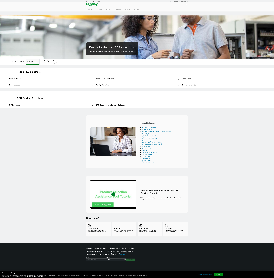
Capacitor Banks (147, 129)
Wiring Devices (146, 160)
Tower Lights (146, 158)
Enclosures (145, 133)
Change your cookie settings (205, 274)
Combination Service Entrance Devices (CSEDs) (156, 131)
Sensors (144, 150)
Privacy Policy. (122, 254)
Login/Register (184, 1)
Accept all (218, 274)
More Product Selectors (149, 162)
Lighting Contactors (148, 137)
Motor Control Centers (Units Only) (152, 142)
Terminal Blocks (147, 154)
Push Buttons (146, 146)
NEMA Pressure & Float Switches (152, 144)
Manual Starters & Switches (150, 139)
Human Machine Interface (149, 135)
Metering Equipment (148, 141)
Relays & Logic (146, 148)
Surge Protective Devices (149, 152)
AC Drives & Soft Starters (149, 127)
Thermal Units (146, 156)
